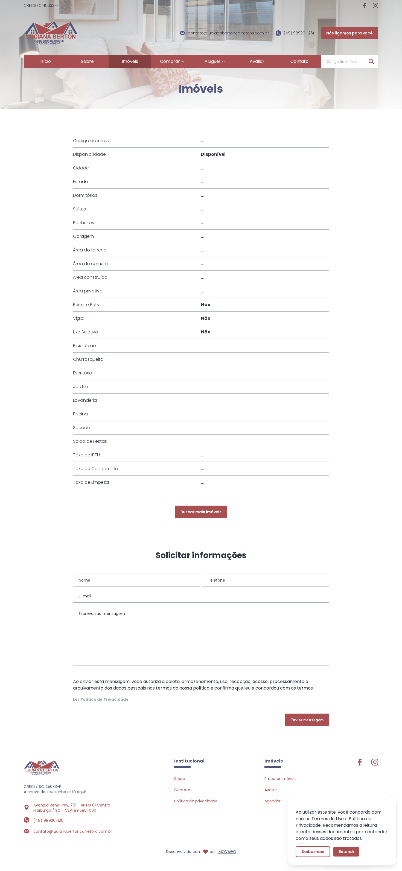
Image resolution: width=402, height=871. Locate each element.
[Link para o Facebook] (364, 5)
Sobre (179, 778)
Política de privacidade (196, 801)
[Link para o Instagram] (375, 5)
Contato (182, 790)
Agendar (272, 801)
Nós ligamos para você (349, 33)
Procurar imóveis (280, 778)
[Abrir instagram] (374, 764)
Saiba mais (313, 851)
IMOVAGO (227, 851)
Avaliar (270, 790)
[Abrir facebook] (359, 764)
